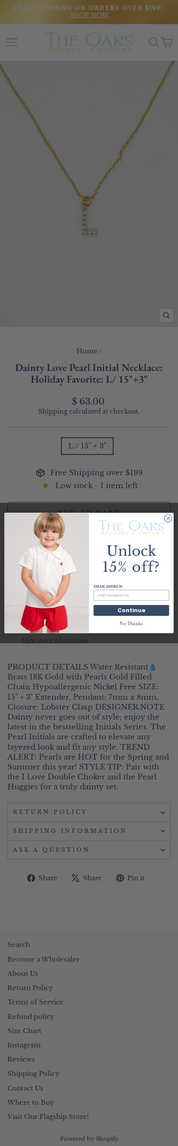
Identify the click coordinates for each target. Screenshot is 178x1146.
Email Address (108, 587)
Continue (131, 610)
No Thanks (131, 623)
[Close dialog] (168, 518)
